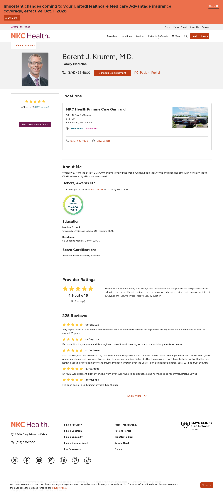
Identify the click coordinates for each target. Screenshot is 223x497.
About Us (194, 27)
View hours (91, 128)
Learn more (11, 17)
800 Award (97, 189)
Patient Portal (180, 27)
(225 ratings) (42, 107)
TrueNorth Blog (124, 436)
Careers (205, 27)
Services (140, 36)
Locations (126, 36)
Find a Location (73, 430)
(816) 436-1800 (78, 72)
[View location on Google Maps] (153, 117)
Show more (134, 395)
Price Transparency (126, 424)
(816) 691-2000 (22, 27)
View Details (103, 140)
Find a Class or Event (76, 443)
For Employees (72, 449)
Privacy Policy (59, 487)
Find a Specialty (73, 436)
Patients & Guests (158, 36)
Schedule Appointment (112, 72)
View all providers (25, 45)
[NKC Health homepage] (30, 36)
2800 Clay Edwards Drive (31, 434)
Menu (178, 36)
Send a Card (122, 443)
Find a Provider (73, 424)
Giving (167, 27)
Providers (112, 36)
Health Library (199, 36)
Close (205, 485)
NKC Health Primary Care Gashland (96, 109)
